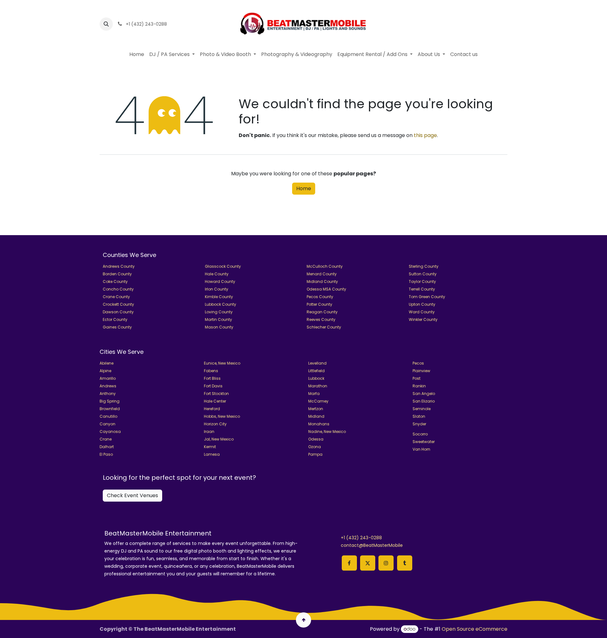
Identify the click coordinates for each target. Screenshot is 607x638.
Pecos (418, 363)
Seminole (422, 408)
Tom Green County (427, 296)
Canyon (107, 424)
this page (425, 135)
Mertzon (315, 408)
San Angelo (424, 393)
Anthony (108, 393)
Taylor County (422, 281)
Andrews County (119, 266)
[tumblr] (404, 563)
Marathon (317, 386)
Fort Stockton (216, 393)
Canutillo (108, 416)
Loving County (219, 312)
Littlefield (316, 370)
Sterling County (423, 266)
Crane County (116, 296)
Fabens (211, 370)
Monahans (318, 424)
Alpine (105, 370)
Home (303, 188)
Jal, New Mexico (219, 439)
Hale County (217, 274)
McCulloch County (325, 266)
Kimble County (219, 296)
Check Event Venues (132, 495)
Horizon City (215, 424)
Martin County (218, 319)
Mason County (219, 327)
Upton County (422, 304)
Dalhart (107, 446)
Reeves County (321, 319)
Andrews (108, 386)
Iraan (209, 431)
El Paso (106, 454)
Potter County (319, 304)
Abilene (106, 363)
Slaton (419, 416)
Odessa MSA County (326, 289)
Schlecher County (324, 327)
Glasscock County (223, 266)
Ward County (422, 312)
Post (416, 378)
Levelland (317, 363)
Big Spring (110, 401)
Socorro (420, 434)
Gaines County (117, 327)
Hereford (212, 408)
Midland (316, 416)
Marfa (314, 393)
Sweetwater (424, 441)
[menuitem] (137, 54)
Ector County (115, 319)
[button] (106, 24)
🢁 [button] (303, 619)
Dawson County (118, 312)
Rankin (419, 386)
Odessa (315, 439)
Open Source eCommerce (474, 629)
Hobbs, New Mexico (222, 416)
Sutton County (423, 274)
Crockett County (118, 304)
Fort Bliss (212, 378)
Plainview (421, 370)
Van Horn (421, 449)
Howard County (220, 281)
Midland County (322, 281)
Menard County (322, 274)
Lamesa (212, 454)
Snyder (419, 424)
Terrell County (422, 289)
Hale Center (215, 401)
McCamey (318, 401)
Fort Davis (213, 386)
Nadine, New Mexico (327, 431)
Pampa (315, 454)
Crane (106, 439)
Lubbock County (220, 304)
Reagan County (322, 312)
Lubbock (316, 378)
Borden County (117, 274)
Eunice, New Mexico (222, 363)
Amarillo (108, 378)
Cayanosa (110, 431)
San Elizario (424, 401)
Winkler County (423, 319)
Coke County (115, 281)
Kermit (210, 446)
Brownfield (110, 408)
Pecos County (320, 296)
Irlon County (216, 289)
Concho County (118, 289)
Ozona (314, 446)
